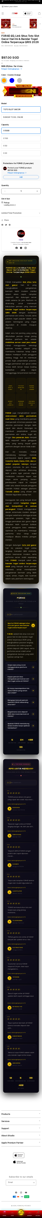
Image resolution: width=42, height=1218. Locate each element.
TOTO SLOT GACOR (11, 109)
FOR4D (19, 1205)
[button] (2, 13)
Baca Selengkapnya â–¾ (17, 804)
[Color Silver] (19, 80)
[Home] (14, 13)
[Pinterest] (10, 225)
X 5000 (6, 131)
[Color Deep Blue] (11, 80)
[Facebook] (2, 225)
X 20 (5, 153)
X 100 (5, 138)
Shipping (12, 60)
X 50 (5, 146)
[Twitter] (6, 225)
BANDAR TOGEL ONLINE (13, 117)
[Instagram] (25, 247)
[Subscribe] (33, 1182)
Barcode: (16, 45)
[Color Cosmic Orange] (4, 80)
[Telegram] (21, 247)
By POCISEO (26, 1205)
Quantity (5, 185)
